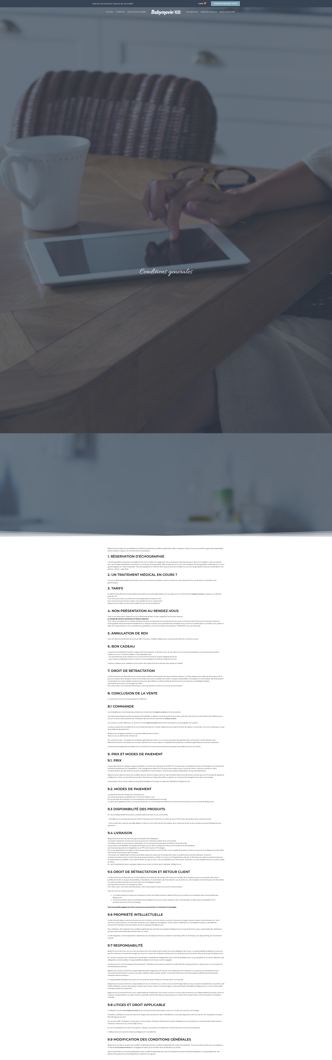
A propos (120, 12)
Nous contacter (227, 12)
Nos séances (192, 12)
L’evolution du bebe (136, 12)
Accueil (109, 12)
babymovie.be (197, 594)
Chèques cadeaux (208, 12)
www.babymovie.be (130, 1010)
